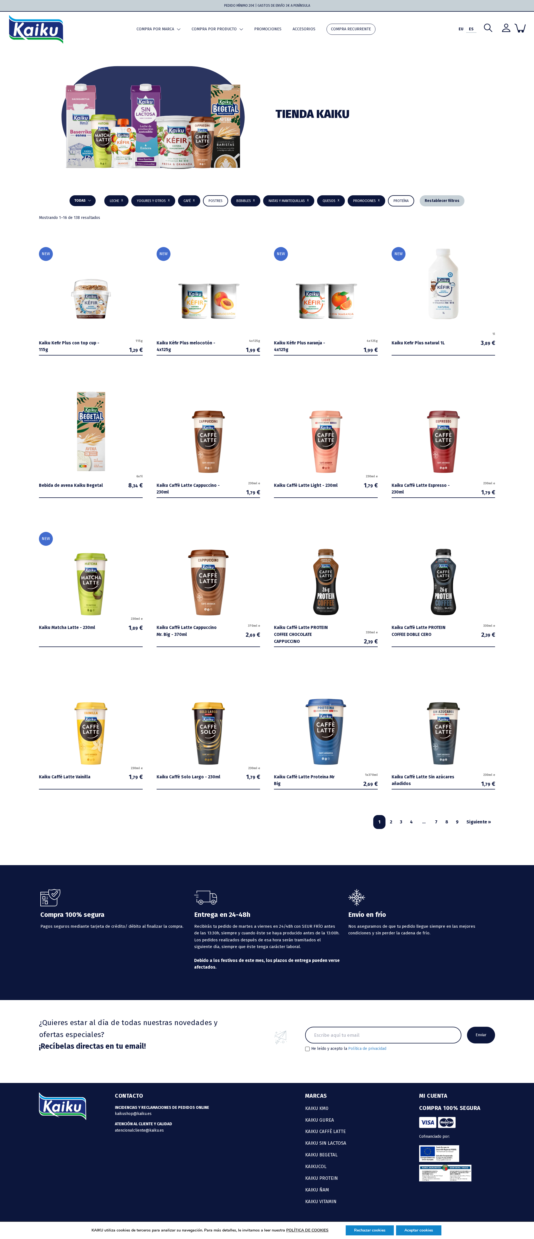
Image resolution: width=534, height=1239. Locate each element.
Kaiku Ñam (317, 1190)
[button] (245, 201)
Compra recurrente (351, 29)
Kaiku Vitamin (321, 1201)
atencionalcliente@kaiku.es (139, 1130)
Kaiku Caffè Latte (325, 1131)
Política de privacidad (367, 1048)
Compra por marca (155, 29)
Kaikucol (316, 1166)
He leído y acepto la (348, 1049)
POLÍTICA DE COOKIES (307, 1230)
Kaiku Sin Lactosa (325, 1143)
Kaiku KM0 (316, 1108)
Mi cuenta (433, 1095)
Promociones (267, 29)
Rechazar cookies (369, 1230)
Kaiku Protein (321, 1178)
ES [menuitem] (471, 29)
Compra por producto (214, 29)
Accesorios (304, 29)
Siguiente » (478, 822)
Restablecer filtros (442, 200)
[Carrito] (520, 28)
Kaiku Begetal (321, 1154)
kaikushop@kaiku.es (133, 1113)
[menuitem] (461, 29)
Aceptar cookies (418, 1230)
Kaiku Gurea (319, 1120)
